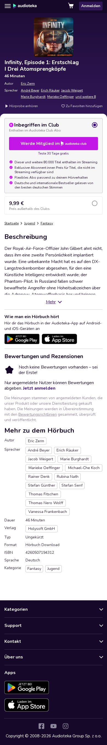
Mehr (51, 301)
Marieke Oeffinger (60, 97)
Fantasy (47, 223)
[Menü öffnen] (7, 6)
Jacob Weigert (72, 90)
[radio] (53, 127)
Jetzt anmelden (39, 388)
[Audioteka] (25, 6)
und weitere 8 (85, 97)
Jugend (29, 223)
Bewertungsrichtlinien (37, 414)
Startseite (11, 223)
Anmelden (90, 5)
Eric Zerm (28, 83)
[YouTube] (53, 726)
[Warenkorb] (71, 6)
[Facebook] (41, 726)
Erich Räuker (50, 90)
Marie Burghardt (33, 97)
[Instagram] (65, 726)
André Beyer (30, 90)
